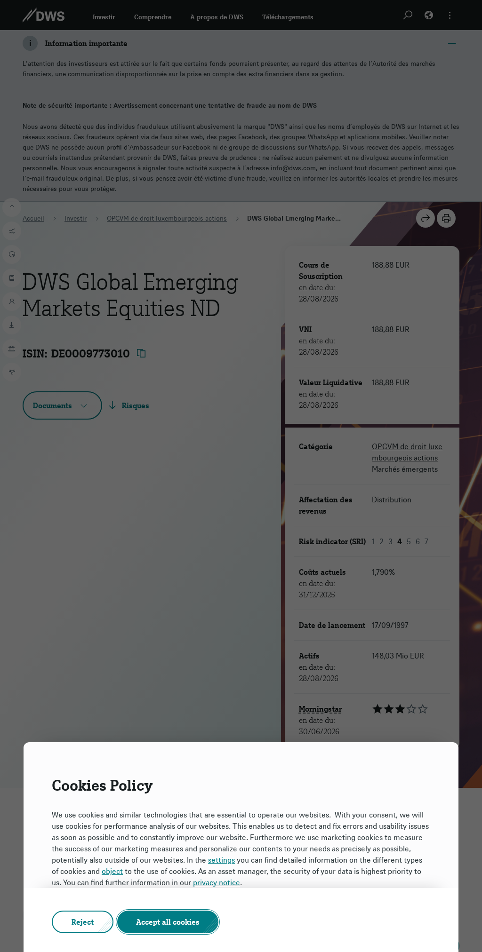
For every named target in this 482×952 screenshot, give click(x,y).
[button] (82, 922)
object (112, 871)
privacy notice (216, 882)
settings (221, 860)
